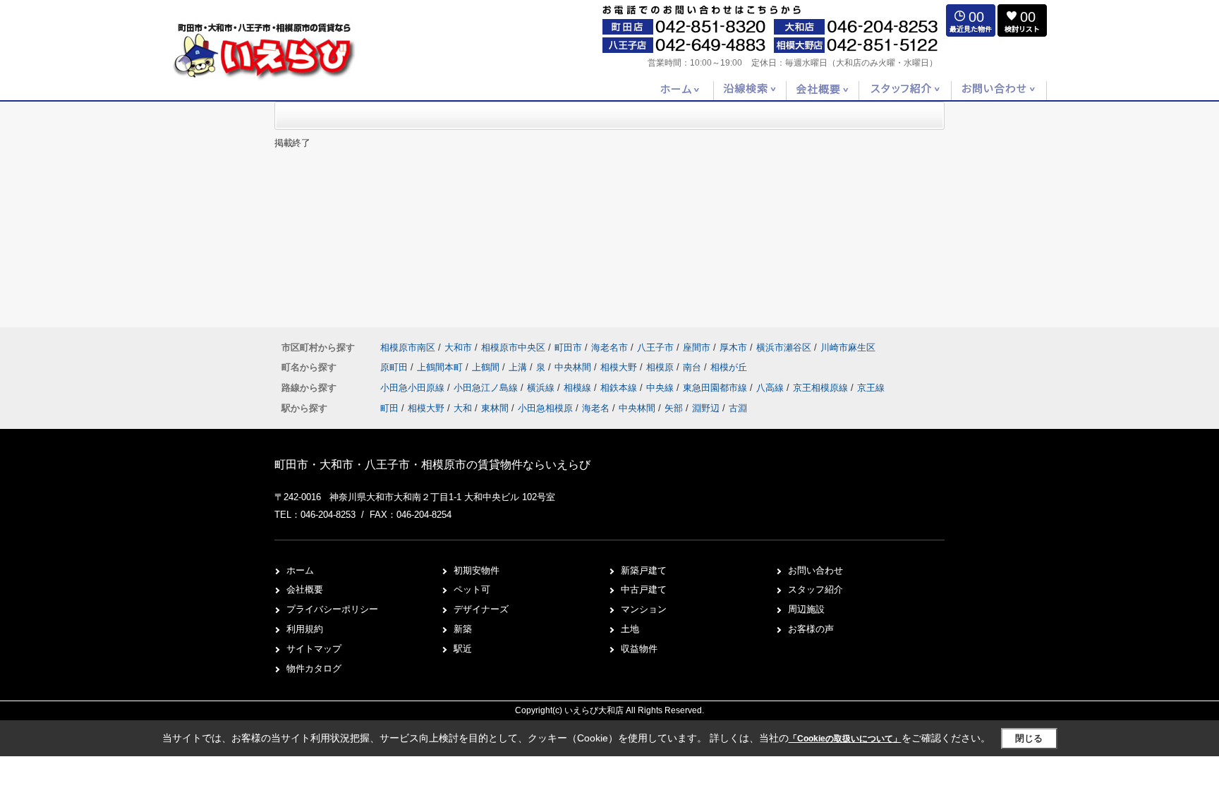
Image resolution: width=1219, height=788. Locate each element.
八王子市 (655, 347)
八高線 (771, 387)
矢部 (674, 408)
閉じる (1029, 738)
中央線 (661, 387)
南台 (693, 367)
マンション (644, 609)
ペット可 (472, 589)
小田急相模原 (545, 408)
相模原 (661, 367)
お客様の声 (811, 629)
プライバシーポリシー (332, 609)
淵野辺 (706, 408)
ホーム (300, 570)
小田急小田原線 (413, 387)
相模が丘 (728, 367)
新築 (463, 629)
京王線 (871, 387)
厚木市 (733, 347)
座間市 (696, 347)
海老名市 (609, 347)
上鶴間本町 (441, 367)
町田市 (568, 347)
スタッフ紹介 (815, 589)
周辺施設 (806, 609)
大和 (463, 408)
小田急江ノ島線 (487, 387)
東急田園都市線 (716, 387)
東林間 (495, 408)
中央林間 (574, 367)
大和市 (458, 347)
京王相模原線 (822, 387)
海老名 (596, 408)
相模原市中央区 (513, 347)
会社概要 (304, 589)
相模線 (579, 387)
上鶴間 (487, 367)
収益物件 (639, 648)
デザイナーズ (481, 609)
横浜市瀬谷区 (783, 347)
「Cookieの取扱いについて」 (845, 739)
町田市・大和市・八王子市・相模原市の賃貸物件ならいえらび (432, 465)
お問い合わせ (815, 570)
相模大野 (620, 367)
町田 (389, 408)
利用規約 (304, 629)
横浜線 (542, 387)
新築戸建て (644, 570)
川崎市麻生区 (847, 347)
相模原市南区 (407, 347)
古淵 (738, 408)
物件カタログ (313, 668)
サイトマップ (313, 648)
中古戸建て (644, 589)
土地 (630, 629)
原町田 (395, 367)
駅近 (463, 648)
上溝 (519, 367)
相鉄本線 (620, 387)
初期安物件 (476, 570)
